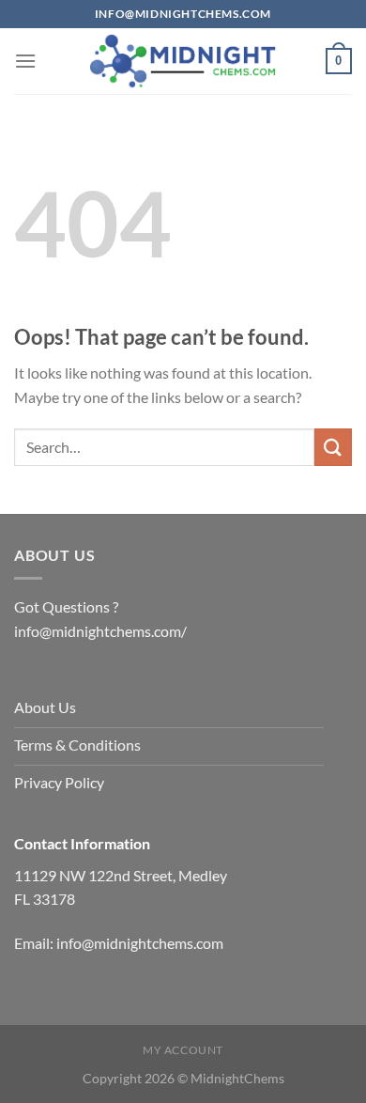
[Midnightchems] (183, 61)
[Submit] (333, 446)
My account (183, 1050)
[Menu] (25, 61)
